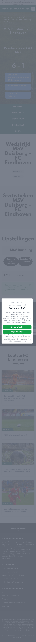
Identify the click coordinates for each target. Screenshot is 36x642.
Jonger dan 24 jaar (17, 332)
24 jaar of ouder (17, 327)
